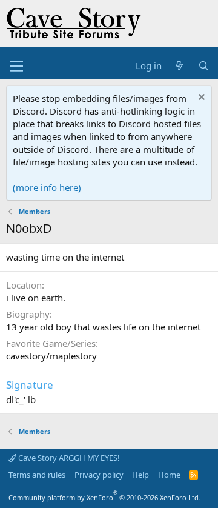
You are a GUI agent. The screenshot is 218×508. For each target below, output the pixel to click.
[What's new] (179, 66)
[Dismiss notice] (200, 98)
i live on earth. (35, 298)
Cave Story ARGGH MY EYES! (68, 457)
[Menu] (16, 66)
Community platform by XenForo (104, 497)
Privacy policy (99, 474)
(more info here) (47, 187)
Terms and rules (36, 474)
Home (169, 474)
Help (140, 474)
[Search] (204, 66)
